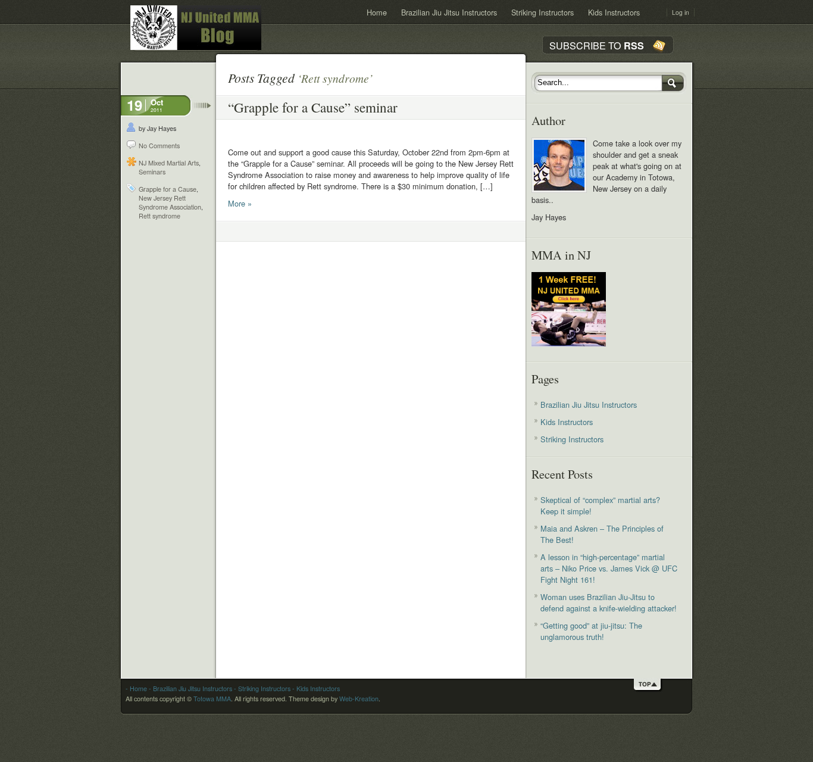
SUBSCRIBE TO (596, 45)
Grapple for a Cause (167, 189)
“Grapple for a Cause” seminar (313, 107)
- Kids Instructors (315, 688)
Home (377, 12)
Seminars (152, 171)
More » (240, 203)
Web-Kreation (359, 698)
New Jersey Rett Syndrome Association (170, 202)
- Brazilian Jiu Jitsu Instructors (189, 688)
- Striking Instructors (261, 688)
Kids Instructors (614, 12)
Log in (680, 12)
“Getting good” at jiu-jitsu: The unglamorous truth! (591, 631)
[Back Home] (195, 27)
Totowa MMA (212, 698)
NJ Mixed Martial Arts (169, 162)
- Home (136, 688)
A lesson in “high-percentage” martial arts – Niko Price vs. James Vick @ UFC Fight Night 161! (608, 568)
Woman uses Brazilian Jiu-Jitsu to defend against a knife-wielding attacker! (608, 602)
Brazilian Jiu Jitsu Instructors (449, 12)
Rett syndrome (159, 215)
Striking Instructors (542, 12)
